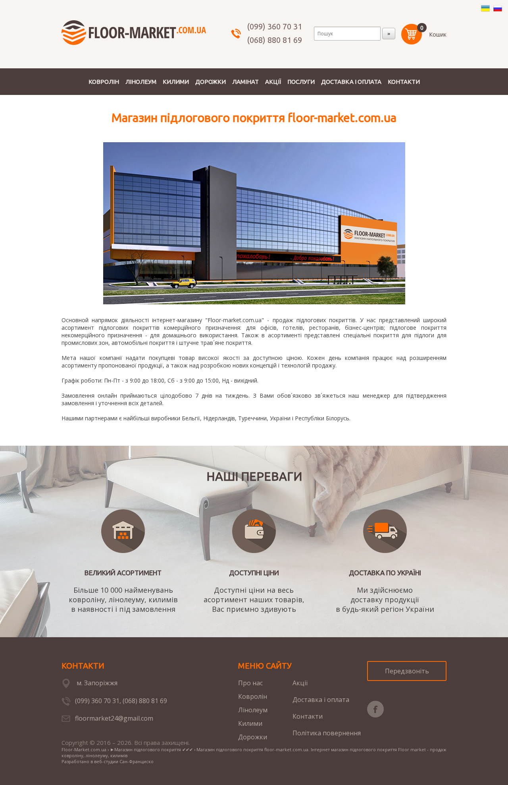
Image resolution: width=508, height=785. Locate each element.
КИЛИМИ (176, 81)
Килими (250, 723)
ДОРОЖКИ (210, 81)
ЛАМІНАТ (245, 81)
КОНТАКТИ (404, 81)
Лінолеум (252, 710)
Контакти (307, 716)
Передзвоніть (407, 671)
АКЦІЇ (273, 81)
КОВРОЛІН (104, 81)
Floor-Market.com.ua (84, 749)
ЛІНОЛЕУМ (140, 81)
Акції (300, 683)
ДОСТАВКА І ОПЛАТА (351, 81)
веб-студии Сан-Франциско (124, 761)
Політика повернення (326, 733)
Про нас (250, 683)
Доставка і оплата (320, 699)
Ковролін (252, 696)
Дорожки (252, 737)
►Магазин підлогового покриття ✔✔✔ (151, 749)
